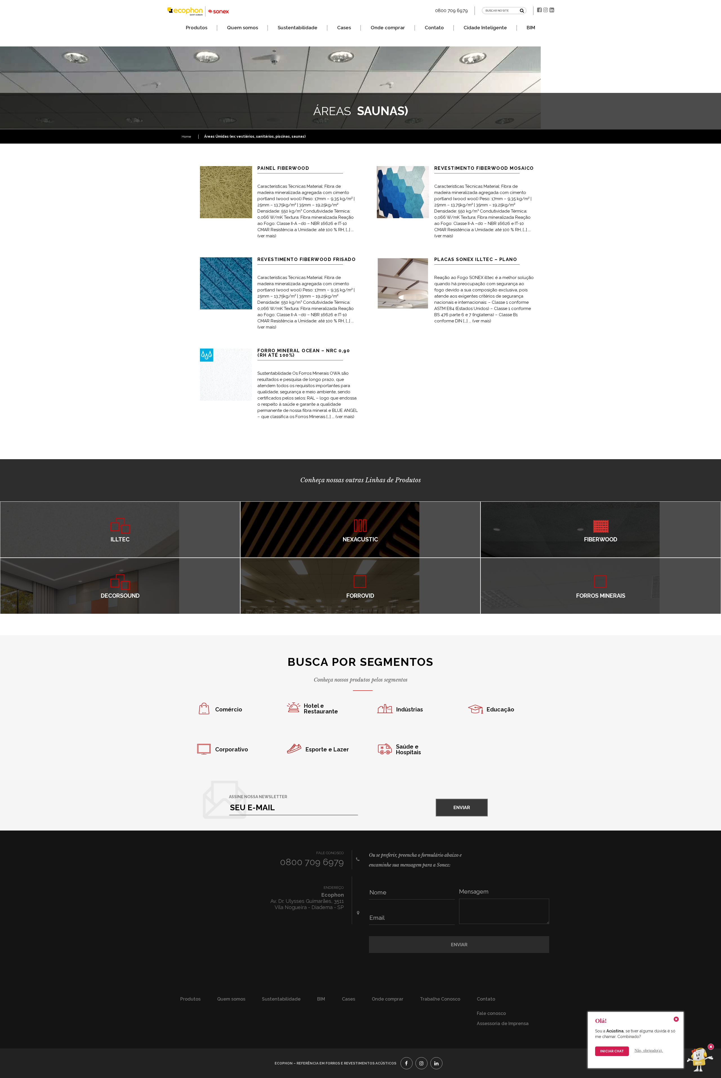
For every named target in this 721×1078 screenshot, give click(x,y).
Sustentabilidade (297, 27)
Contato (434, 27)
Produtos (196, 27)
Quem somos (242, 27)
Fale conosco (491, 1013)
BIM (531, 27)
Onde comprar (388, 27)
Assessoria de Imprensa (503, 1023)
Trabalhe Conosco (440, 999)
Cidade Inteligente (485, 27)
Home (187, 137)
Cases (344, 27)
